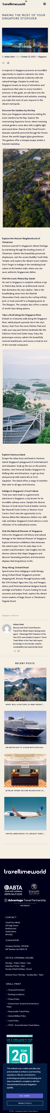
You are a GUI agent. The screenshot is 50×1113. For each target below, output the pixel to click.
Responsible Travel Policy (18, 1011)
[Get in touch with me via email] (19, 651)
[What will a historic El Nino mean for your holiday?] (25, 684)
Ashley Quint (10, 56)
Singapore (42, 56)
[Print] (9, 62)
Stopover (15, 615)
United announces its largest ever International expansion (26, 834)
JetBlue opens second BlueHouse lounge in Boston (26, 790)
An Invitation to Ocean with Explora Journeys (26, 747)
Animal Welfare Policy (17, 1016)
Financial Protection (16, 990)
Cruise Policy (13, 1021)
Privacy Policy (13, 999)
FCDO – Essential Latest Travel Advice (23, 1025)
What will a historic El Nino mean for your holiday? (26, 704)
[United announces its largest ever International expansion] (25, 813)
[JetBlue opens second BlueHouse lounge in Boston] (25, 770)
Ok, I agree (25, 1096)
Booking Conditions (16, 994)
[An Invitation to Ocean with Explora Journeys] (25, 727)
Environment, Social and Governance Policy (23, 1005)
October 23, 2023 (28, 56)
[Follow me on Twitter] (15, 651)
